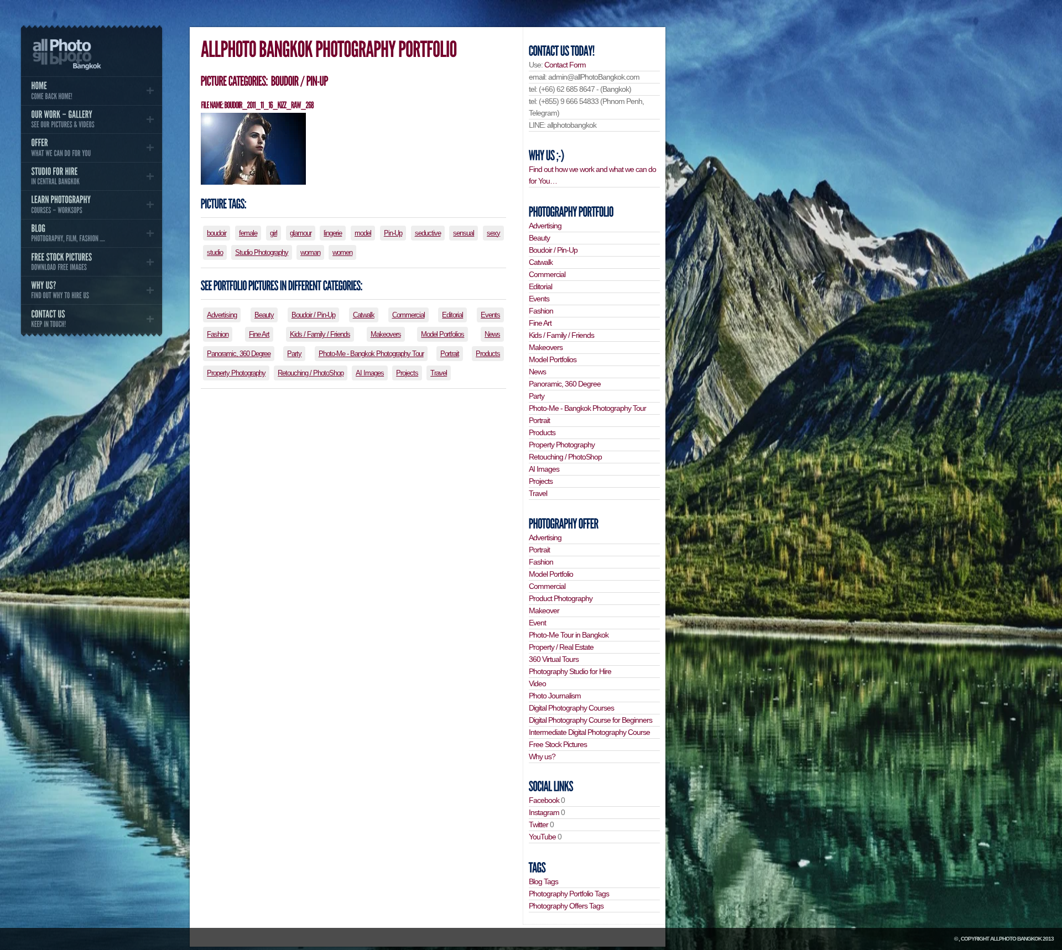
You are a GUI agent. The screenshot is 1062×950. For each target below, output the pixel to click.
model (363, 233)
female (248, 233)
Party (294, 353)
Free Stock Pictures (558, 744)
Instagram (544, 812)
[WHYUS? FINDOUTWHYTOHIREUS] (91, 290)
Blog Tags (543, 881)
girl (273, 233)
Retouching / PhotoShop (310, 373)
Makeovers (386, 334)
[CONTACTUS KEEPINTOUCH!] (91, 318)
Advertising (222, 315)
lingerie (333, 233)
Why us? (542, 756)
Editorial (452, 315)
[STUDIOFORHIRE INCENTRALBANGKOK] (91, 176)
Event (537, 622)
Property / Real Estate (561, 647)
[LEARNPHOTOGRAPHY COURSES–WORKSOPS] (91, 204)
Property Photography (236, 373)
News (492, 334)
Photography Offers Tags (566, 905)
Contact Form (565, 64)
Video (537, 683)
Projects (407, 373)
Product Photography (560, 598)
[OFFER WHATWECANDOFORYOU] (91, 147)
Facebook (544, 800)
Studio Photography (261, 252)
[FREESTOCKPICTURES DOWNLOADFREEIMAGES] (91, 261)
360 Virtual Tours (554, 659)
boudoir (216, 233)
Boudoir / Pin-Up (313, 315)
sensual (463, 233)
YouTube (542, 836)
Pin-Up (393, 233)
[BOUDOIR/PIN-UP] (298, 81)
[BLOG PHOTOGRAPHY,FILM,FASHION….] (91, 233)
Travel (438, 373)
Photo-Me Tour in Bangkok (568, 634)
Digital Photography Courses (571, 707)
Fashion (217, 334)
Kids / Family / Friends (320, 334)
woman (310, 252)
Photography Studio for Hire (570, 671)
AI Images (370, 373)
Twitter (538, 824)
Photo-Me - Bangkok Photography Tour (371, 353)
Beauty (264, 315)
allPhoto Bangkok (1016, 939)
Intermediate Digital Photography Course (589, 732)
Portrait (449, 353)
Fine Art (259, 334)
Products (488, 353)
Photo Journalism (555, 695)
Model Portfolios (442, 334)
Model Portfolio (551, 574)
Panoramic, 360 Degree (238, 353)
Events (490, 315)
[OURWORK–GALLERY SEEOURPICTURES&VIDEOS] (91, 119)
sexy (493, 233)
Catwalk (363, 315)
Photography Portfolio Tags (569, 893)
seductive (428, 233)
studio (215, 252)
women (342, 252)
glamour (300, 233)
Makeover (544, 610)
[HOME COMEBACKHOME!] (91, 90)
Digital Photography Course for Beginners (590, 720)
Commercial (408, 315)
